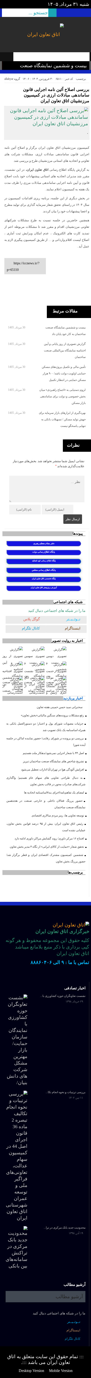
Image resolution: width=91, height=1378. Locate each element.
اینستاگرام (72, 628)
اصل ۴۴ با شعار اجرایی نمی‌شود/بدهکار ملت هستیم (53, 753)
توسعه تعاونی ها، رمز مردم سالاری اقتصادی (58, 815)
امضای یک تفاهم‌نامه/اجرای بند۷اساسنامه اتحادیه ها (54, 792)
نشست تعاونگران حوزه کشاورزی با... (62, 996)
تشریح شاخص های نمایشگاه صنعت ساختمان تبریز (53, 761)
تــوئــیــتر (73, 619)
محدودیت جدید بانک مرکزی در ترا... (64, 1227)
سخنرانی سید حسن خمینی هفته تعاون (60, 707)
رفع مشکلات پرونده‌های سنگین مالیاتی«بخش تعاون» (52, 715)
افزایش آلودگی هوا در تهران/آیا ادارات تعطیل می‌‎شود (52, 769)
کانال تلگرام (31, 628)
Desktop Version (31, 1371)
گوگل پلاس (31, 619)
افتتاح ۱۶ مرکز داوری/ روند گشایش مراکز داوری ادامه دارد (49, 838)
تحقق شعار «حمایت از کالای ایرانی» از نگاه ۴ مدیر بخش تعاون (47, 846)
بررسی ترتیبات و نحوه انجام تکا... (65, 1092)
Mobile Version (61, 1371)
